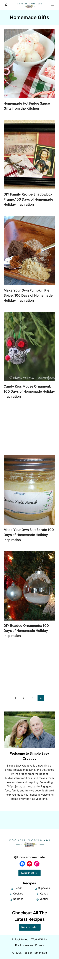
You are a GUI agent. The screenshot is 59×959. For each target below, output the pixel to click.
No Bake (18, 898)
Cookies (18, 893)
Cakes (44, 893)
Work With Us (39, 939)
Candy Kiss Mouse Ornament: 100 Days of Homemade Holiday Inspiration (29, 391)
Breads (18, 888)
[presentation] (29, 63)
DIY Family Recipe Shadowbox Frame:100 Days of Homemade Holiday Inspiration (28, 199)
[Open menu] (52, 5)
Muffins (44, 898)
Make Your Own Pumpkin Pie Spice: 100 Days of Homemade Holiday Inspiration (28, 295)
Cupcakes (44, 888)
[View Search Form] (6, 5)
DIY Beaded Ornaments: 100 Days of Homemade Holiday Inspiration (26, 631)
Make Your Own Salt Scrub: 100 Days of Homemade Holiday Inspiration (29, 535)
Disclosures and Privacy (29, 945)
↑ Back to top (19, 939)
